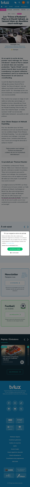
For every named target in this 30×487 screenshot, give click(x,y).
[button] (15, 245)
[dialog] (15, 243)
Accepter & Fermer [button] (15, 249)
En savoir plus (10, 243)
